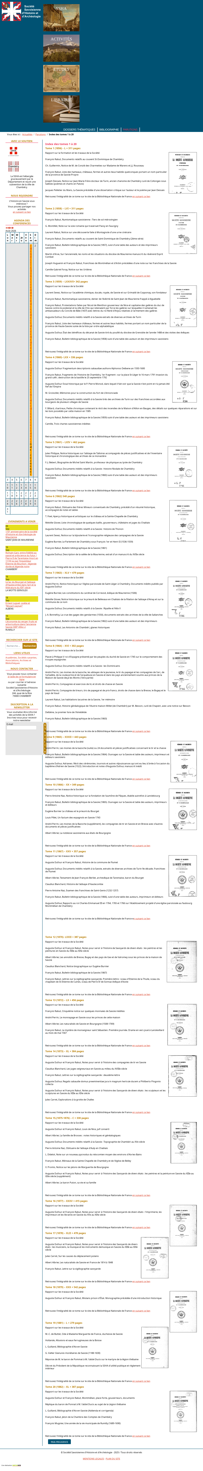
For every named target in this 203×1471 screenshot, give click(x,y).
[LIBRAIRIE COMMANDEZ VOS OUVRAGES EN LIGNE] (61, 123)
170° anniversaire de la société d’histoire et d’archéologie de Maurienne (21, 534)
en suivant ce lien (22, 212)
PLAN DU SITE (113, 1458)
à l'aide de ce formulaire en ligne (22, 678)
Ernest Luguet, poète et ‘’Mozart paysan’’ (18, 604)
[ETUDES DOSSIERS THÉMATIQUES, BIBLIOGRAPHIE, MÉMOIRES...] (61, 92)
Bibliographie (109, 129)
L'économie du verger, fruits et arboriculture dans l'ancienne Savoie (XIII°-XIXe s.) (21, 624)
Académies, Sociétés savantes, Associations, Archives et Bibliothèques (21, 660)
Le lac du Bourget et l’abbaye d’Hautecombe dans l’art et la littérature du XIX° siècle (21, 585)
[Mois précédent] (9, 228)
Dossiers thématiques (79, 129)
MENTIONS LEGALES (93, 1458)
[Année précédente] (7, 228)
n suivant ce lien (142, 918)
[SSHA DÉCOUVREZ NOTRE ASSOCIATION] (61, 31)
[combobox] (14, 646)
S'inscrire (45, 738)
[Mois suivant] (13, 228)
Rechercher (30, 645)
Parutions (130, 129)
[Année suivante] (11, 228)
